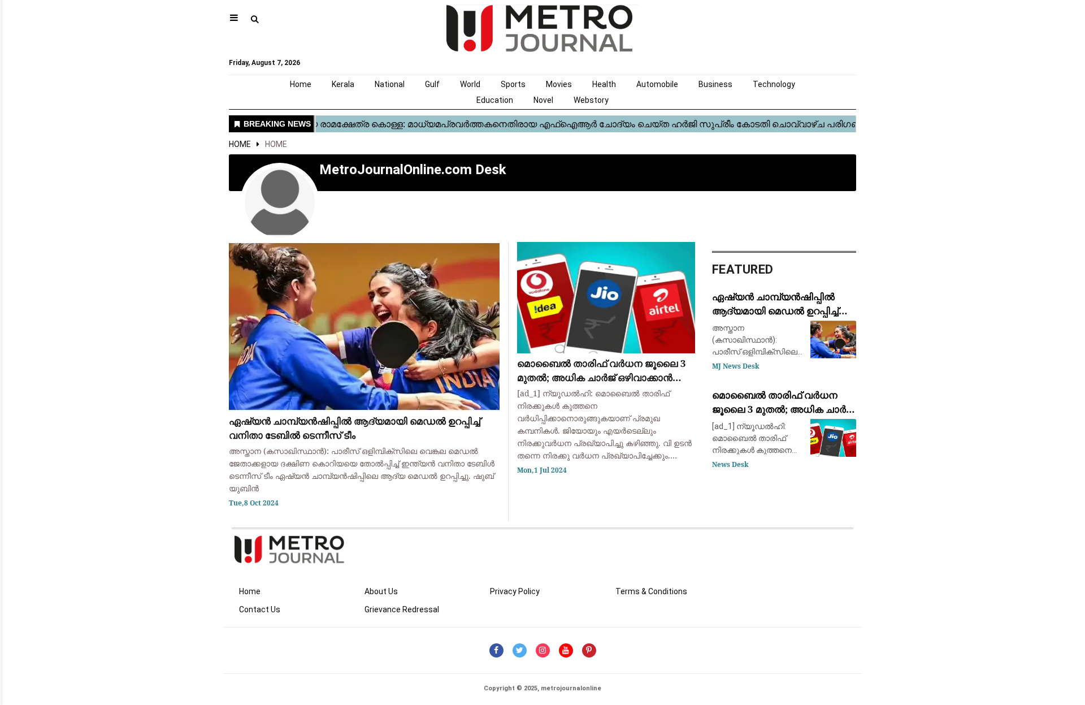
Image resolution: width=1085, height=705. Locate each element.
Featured (742, 269)
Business (715, 84)
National (390, 84)
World (470, 84)
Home (300, 84)
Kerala (343, 84)
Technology (774, 84)
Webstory (591, 100)
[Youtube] (566, 650)
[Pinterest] (589, 650)
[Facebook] (496, 650)
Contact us (259, 609)
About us (381, 591)
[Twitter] (520, 650)
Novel (543, 100)
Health (604, 84)
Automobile (657, 84)
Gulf (432, 84)
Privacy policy (515, 591)
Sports (513, 84)
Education (494, 100)
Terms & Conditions (651, 591)
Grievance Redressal (401, 609)
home (276, 144)
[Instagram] (543, 650)
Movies (559, 84)
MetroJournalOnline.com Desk (412, 170)
